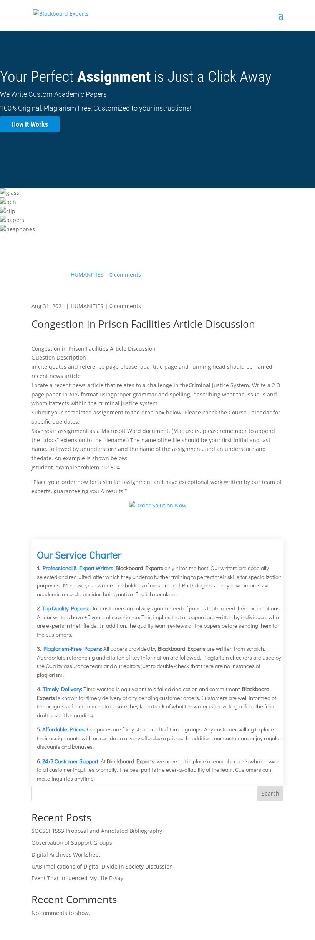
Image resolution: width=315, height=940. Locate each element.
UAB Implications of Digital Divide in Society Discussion (102, 866)
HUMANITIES (87, 274)
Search (270, 793)
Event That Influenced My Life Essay (77, 878)
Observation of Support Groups (72, 842)
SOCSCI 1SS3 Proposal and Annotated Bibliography (97, 830)
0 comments (125, 274)
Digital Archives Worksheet (66, 854)
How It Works (30, 124)
